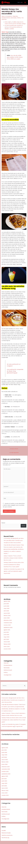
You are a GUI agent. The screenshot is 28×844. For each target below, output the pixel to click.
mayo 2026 (6, 608)
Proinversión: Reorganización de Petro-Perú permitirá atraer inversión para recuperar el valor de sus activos (14, 540)
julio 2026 (6, 603)
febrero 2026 (7, 615)
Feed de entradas (6, 832)
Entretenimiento (6, 17)
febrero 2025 (7, 644)
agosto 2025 (7, 629)
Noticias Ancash (8, 670)
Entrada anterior (14, 448)
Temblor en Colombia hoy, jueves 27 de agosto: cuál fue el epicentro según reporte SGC (14, 571)
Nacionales (13, 17)
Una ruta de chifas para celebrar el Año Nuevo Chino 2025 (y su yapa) (14, 57)
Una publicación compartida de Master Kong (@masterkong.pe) (15, 371)
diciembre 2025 (8, 620)
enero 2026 (7, 618)
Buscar (3, 522)
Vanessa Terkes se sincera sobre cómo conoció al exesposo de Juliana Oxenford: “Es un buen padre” (14, 564)
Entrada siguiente (14, 452)
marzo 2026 (7, 613)
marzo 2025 (7, 641)
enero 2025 (7, 646)
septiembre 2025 (8, 627)
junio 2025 (6, 634)
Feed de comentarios (7, 835)
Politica (19, 17)
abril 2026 (6, 610)
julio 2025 (6, 632)
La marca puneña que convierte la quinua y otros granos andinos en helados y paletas (14, 27)
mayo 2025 (6, 637)
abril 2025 (6, 639)
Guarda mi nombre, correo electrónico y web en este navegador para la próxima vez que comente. (14, 505)
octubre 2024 (7, 649)
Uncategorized (7, 675)
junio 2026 (6, 606)
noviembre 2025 (8, 622)
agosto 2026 (7, 601)
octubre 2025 (7, 625)
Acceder (4, 830)
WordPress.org (5, 837)
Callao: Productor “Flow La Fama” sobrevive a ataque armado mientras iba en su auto (13, 558)
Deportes (15, 16)
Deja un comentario (7, 16)
